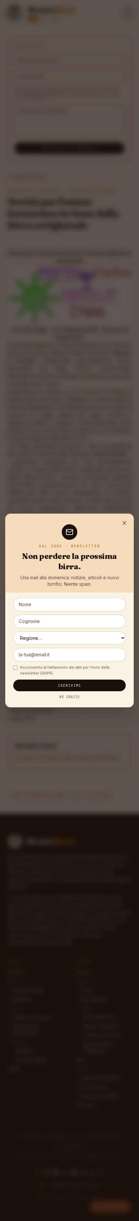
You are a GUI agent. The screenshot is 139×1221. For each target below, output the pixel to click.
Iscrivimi (69, 685)
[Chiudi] (124, 523)
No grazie (69, 697)
